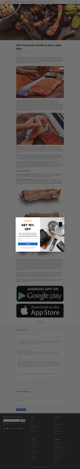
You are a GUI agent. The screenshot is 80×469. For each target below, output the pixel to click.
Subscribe (27, 244)
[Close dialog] (63, 219)
